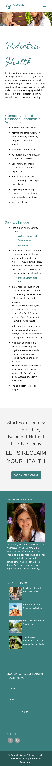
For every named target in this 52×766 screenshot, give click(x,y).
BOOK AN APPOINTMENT (26, 475)
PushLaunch (26, 762)
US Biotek (23, 245)
